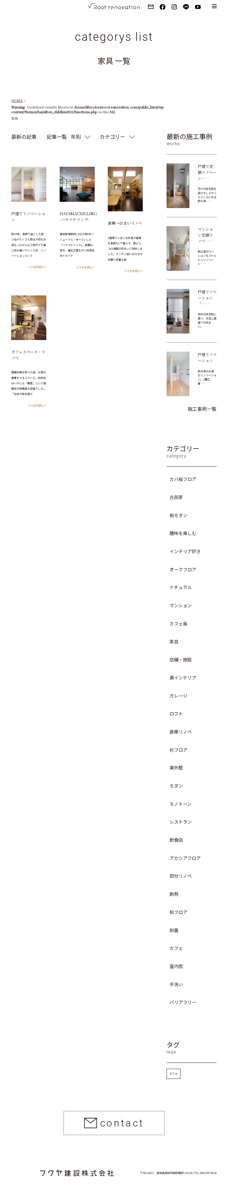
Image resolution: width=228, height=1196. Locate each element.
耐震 (174, 930)
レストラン (181, 821)
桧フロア (178, 912)
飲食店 (176, 839)
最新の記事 (24, 136)
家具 (174, 641)
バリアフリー (183, 1002)
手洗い (176, 984)
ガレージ (178, 695)
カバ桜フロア (183, 479)
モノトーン (180, 803)
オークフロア (183, 569)
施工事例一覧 (202, 408)
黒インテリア (183, 677)
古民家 (176, 497)
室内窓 (176, 966)
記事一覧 (57, 136)
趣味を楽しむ (183, 533)
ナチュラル (181, 587)
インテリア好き (185, 551)
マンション (181, 605)
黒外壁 (176, 767)
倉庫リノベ (181, 731)
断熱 (174, 893)
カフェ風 (178, 623)
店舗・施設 (181, 659)
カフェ (176, 948)
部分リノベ (181, 875)
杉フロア (178, 749)
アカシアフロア (185, 857)
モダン (176, 785)
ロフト (176, 713)
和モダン (178, 515)
